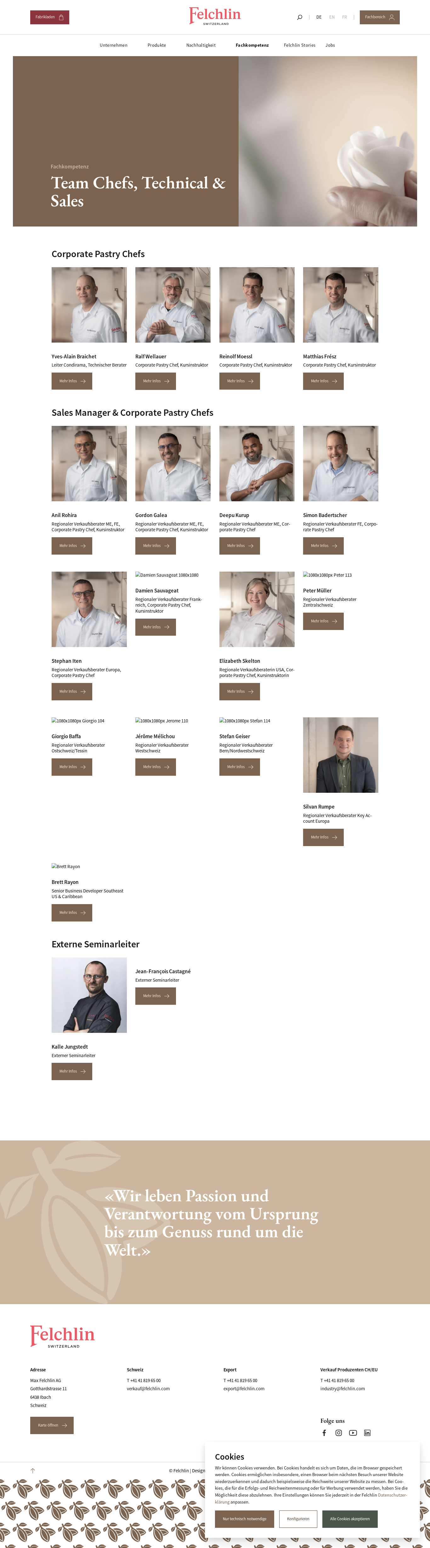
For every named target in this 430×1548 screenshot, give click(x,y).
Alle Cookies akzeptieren (350, 1519)
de (319, 17)
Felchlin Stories (299, 45)
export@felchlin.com (243, 1389)
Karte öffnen (48, 1425)
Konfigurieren (298, 1519)
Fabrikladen (49, 19)
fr (344, 17)
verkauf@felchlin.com (148, 1389)
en (332, 17)
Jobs (330, 45)
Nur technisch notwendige (244, 1519)
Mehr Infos (68, 381)
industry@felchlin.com (342, 1389)
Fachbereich (379, 19)
